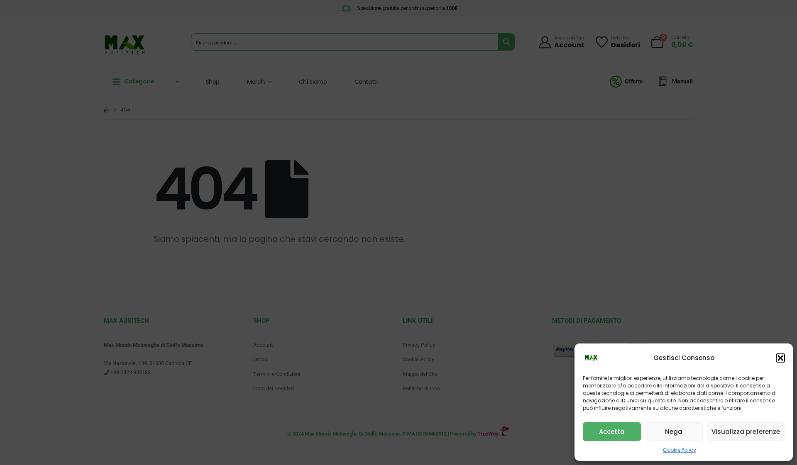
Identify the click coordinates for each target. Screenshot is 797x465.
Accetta (612, 431)
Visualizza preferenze (745, 431)
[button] (780, 358)
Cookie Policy (679, 449)
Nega (673, 431)
